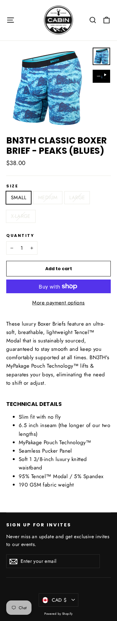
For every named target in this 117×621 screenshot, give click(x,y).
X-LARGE (21, 216)
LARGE (77, 197)
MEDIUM (47, 197)
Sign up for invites (38, 525)
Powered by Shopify (58, 613)
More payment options (58, 302)
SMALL (18, 197)
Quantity (20, 235)
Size (12, 186)
